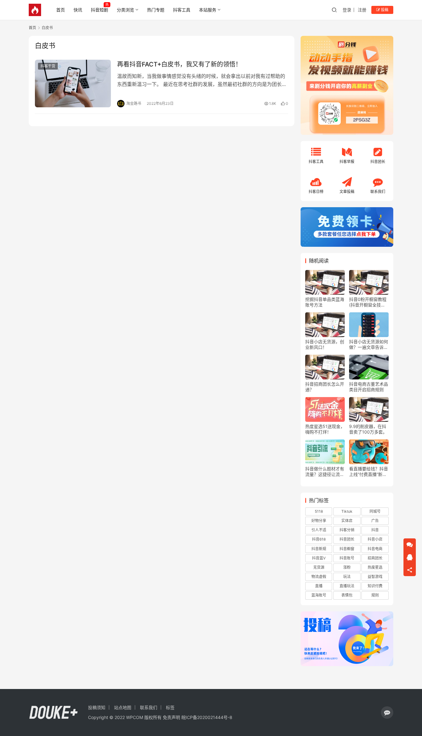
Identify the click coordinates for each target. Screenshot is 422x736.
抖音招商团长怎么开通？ (324, 386)
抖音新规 (318, 548)
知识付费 (375, 586)
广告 (375, 520)
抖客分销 (347, 530)
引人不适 (318, 530)
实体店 (346, 520)
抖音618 (319, 539)
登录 (347, 9)
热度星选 (375, 567)
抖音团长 (347, 539)
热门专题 (155, 9)
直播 (319, 586)
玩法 (347, 576)
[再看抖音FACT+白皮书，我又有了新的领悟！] (73, 83)
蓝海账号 (318, 595)
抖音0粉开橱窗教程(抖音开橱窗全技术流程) (367, 302)
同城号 (375, 511)
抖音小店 (375, 539)
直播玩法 (347, 586)
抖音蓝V (319, 558)
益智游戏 (375, 576)
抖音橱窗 (347, 548)
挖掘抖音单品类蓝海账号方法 (324, 302)
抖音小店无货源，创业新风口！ (324, 344)
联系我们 (148, 707)
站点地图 (122, 707)
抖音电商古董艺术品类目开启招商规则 (368, 386)
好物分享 (318, 520)
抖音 (375, 530)
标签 (170, 707)
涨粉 (347, 567)
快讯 (78, 9)
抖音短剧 (99, 9)
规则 (375, 595)
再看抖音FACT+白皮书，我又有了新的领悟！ (179, 64)
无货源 (318, 567)
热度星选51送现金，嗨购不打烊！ (325, 429)
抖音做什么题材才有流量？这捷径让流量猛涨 (324, 471)
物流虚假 (318, 576)
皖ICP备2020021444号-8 (206, 717)
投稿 (384, 9)
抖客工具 (181, 9)
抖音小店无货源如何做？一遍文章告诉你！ (368, 344)
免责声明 (171, 717)
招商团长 (375, 558)
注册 (362, 9)
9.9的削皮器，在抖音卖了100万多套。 (368, 429)
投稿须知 (96, 707)
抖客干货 (47, 66)
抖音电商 (375, 548)
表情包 (346, 595)
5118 (319, 511)
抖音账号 (347, 558)
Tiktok (346, 511)
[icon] (387, 712)
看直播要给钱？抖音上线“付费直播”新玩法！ (368, 471)
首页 (60, 9)
